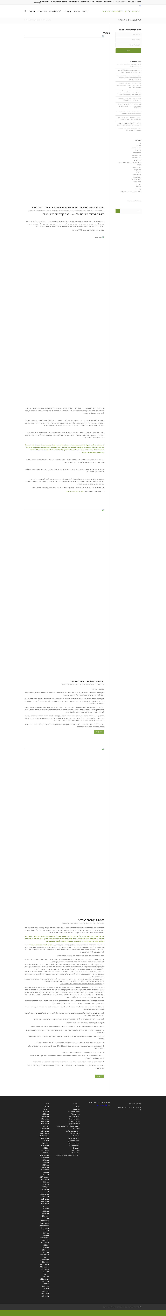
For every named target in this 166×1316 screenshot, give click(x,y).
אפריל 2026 (45, 1111)
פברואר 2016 (44, 1194)
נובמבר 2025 (45, 1121)
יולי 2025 (46, 1126)
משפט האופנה (63, 210)
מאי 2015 (46, 1209)
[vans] (64, 120)
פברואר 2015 (44, 1213)
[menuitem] (138, 1)
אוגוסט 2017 (45, 1179)
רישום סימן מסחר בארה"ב (91, 920)
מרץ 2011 (45, 1277)
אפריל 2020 (45, 1158)
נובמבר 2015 (45, 1201)
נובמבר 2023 (45, 1138)
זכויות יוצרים (137, 160)
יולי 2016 (46, 1192)
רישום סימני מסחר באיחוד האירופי (87, 681)
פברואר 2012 (44, 1260)
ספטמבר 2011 (44, 1267)
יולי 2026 (46, 1107)
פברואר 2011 (44, 1279)
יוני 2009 (46, 1289)
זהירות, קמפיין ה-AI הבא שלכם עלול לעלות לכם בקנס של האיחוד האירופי (129, 71)
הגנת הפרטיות (136, 155)
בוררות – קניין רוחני (120, 1)
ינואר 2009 (45, 1291)
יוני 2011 (46, 1274)
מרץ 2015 (45, 1211)
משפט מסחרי (137, 177)
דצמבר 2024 (45, 1131)
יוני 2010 (46, 1284)
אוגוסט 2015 (45, 1204)
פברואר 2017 (44, 1189)
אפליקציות (138, 150)
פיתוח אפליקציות (74, 1)
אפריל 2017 (45, 1184)
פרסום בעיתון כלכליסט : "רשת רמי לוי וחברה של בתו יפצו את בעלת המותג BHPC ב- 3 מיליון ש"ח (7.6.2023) (128, 77)
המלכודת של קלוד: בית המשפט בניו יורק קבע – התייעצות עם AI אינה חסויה (129, 124)
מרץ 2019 (45, 1165)
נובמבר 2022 (45, 1146)
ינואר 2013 (45, 1250)
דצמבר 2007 (45, 1294)
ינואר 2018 (45, 1175)
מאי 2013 (46, 1247)
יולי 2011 (46, 1272)
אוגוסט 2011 (45, 1269)
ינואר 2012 (45, 1262)
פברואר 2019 (44, 1167)
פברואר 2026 (44, 1116)
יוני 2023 (46, 1141)
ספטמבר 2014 (44, 1226)
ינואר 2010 (45, 1286)
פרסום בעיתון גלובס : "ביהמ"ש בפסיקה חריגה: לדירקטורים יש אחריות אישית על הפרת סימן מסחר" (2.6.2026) (128, 85)
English (139, 1)
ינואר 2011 (45, 1281)
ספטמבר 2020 (44, 1155)
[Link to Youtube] (25, 1)
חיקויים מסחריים (136, 167)
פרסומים (138, 187)
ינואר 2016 (45, 1196)
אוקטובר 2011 (44, 1264)
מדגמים (138, 172)
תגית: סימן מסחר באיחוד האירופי (129, 20)
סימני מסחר (55, 210)
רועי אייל (105, 1307)
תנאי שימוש (131, 1)
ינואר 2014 (45, 1240)
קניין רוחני (48, 210)
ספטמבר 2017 (44, 1177)
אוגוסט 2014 (45, 1228)
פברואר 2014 (44, 1238)
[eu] (64, 594)
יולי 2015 (46, 1206)
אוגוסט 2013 (45, 1243)
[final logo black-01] (121, 11)
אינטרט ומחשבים (136, 148)
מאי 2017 (46, 1182)
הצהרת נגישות (108, 1)
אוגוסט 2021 (45, 1150)
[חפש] (25, 11)
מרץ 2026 (45, 1114)
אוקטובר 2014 (44, 1223)
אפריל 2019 (45, 1162)
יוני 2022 (46, 1148)
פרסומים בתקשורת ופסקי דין (59, 1)
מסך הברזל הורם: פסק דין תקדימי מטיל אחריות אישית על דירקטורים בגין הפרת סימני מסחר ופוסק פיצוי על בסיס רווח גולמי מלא (129, 92)
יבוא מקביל (137, 170)
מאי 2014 (46, 1233)
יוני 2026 (46, 1109)
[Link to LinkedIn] (29, 1)
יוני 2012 (46, 1257)
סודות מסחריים (136, 179)
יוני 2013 (46, 1245)
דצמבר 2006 (45, 1296)
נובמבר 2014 (45, 1221)
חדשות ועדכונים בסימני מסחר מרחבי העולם (78, 210)
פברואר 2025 (44, 1128)
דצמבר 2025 (45, 1119)
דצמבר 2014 (45, 1218)
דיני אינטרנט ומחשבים (87, 1)
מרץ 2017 (45, 1187)
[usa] (64, 832)
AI (140, 143)
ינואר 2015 (45, 1216)
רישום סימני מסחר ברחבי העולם (37, 210)
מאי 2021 (46, 1153)
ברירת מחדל (137, 153)
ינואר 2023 (45, 1143)
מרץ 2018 (45, 1172)
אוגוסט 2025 (45, 1124)
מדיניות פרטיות (44, 1)
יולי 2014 (46, 1230)
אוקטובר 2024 (44, 1133)
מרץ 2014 (45, 1235)
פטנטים (139, 184)
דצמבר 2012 (45, 1252)
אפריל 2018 (45, 1170)
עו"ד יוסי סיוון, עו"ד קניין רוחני (74, 491)
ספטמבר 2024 (44, 1136)
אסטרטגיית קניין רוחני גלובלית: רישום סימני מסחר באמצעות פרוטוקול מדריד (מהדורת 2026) (129, 105)
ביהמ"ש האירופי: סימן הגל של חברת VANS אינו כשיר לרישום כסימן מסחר (68, 207)
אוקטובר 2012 (44, 1255)
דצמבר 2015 (45, 1199)
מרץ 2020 (45, 1160)
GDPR (139, 145)
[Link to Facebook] (32, 1)
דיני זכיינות (99, 1)
